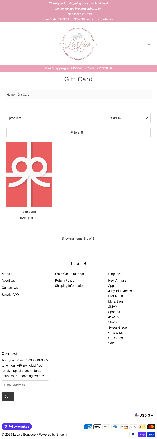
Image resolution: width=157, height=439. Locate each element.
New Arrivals (117, 280)
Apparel (113, 286)
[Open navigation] (7, 43)
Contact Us (10, 287)
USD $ (145, 415)
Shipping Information (69, 286)
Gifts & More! (117, 333)
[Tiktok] (85, 263)
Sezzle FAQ (10, 295)
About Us (8, 280)
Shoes (112, 322)
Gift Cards (115, 338)
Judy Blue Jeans (120, 291)
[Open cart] (149, 43)
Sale (111, 343)
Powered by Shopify (53, 434)
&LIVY (112, 306)
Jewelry (113, 317)
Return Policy (64, 280)
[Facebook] (71, 263)
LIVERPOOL (117, 296)
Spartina (114, 312)
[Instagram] (78, 263)
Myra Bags (116, 301)
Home (11, 94)
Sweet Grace (117, 327)
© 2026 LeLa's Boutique (19, 434)
